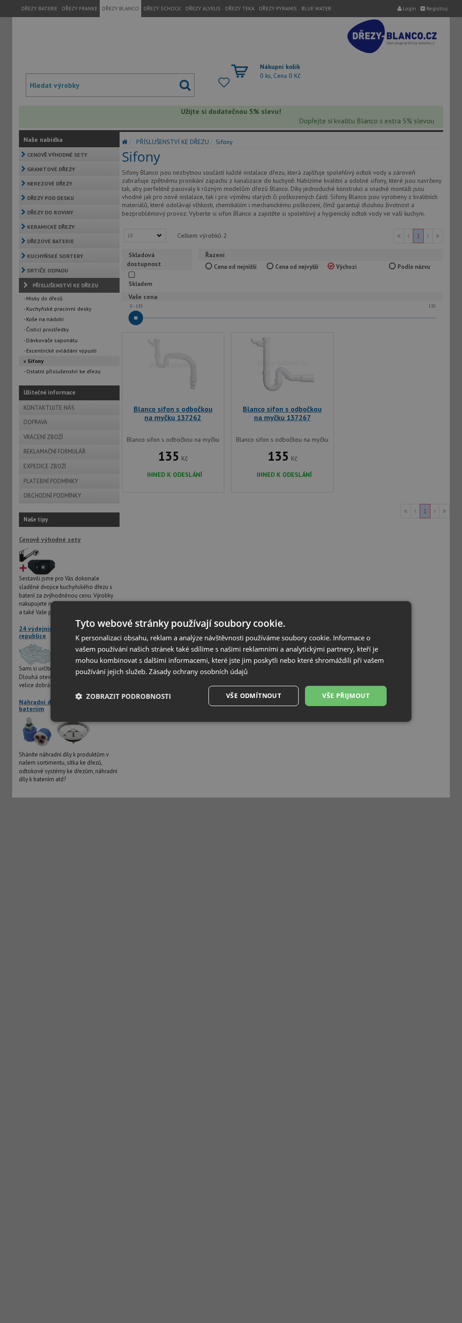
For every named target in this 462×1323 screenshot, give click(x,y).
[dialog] (231, 661)
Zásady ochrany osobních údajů (198, 671)
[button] (123, 696)
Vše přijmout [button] (346, 695)
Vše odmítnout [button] (253, 695)
